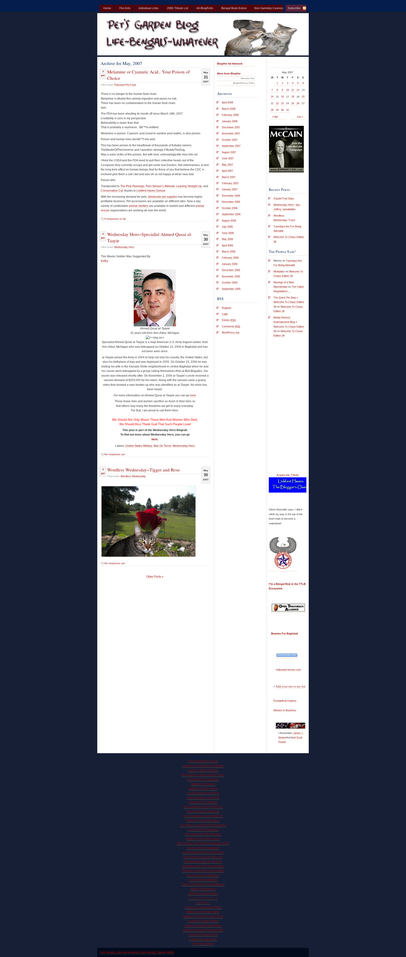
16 (282, 96)
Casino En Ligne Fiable (203, 893)
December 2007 (231, 127)
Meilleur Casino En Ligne (203, 820)
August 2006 (229, 220)
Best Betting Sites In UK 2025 (203, 861)
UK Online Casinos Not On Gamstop (203, 825)
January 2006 (230, 263)
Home (107, 8)
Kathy (104, 260)
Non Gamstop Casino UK (203, 797)
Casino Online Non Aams (203, 793)
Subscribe (294, 8)
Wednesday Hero (124, 247)
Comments (231, 326)
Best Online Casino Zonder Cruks (203, 775)
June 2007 (228, 158)
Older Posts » (155, 576)
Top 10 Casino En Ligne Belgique (203, 884)
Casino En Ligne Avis (203, 939)
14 (272, 96)
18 (292, 96)
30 (282, 109)
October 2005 (230, 282)
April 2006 (227, 245)
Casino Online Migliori (203, 880)
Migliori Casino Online (203, 788)
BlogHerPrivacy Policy (244, 83)
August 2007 (229, 152)
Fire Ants (124, 8)
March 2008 (228, 108)
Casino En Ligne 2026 (203, 934)
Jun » (300, 116)
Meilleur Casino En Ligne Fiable (203, 870)
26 (298, 103)
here (193, 395)
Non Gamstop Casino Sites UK (203, 807)
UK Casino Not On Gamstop (203, 834)
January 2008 (230, 121)
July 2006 (227, 226)
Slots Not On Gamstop (203, 802)
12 (298, 90)
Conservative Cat (112, 190)
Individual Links (149, 8)
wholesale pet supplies (162, 196)
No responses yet (114, 454)
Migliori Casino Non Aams (203, 839)
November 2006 (231, 201)
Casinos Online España (203, 770)
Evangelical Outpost (284, 700)
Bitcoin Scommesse (203, 889)
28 (272, 109)
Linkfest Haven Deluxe (151, 190)
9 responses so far (115, 218)
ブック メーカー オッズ (203, 898)
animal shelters (138, 206)
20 (303, 96)
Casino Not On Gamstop (203, 779)
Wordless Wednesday (133, 476)
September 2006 (231, 214)
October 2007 (230, 139)
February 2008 (230, 114)
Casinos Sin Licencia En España (203, 766)
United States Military (138, 446)
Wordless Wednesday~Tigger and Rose (143, 470)
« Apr (275, 116)
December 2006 (231, 195)
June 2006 (228, 233)
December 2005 (231, 270)
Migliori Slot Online (203, 784)
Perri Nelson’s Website (160, 186)
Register (226, 307)
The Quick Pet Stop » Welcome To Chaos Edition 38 (288, 302)
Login (225, 314)
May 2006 (227, 239)
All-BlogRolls (204, 8)
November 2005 (231, 276)
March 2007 (228, 177)
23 (282, 103)
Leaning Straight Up (189, 186)
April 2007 (227, 170)
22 (277, 103)
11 (292, 90)
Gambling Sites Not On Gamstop (203, 852)
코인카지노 (203, 902)
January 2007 (230, 189)
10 (287, 90)
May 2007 (227, 164)
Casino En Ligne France (203, 921)
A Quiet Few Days (283, 198)
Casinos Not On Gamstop (203, 848)
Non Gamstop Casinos (203, 761)
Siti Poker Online (203, 943)
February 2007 (230, 183)
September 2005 (231, 288)
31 (287, 109)
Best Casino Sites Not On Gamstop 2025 (203, 843)
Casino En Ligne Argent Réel (203, 907)
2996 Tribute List (177, 8)
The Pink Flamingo (132, 186)
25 (292, 103)
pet (103, 75)
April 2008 (227, 102)
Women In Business (284, 710)
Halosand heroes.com (288, 669)
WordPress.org (230, 332)
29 (277, 109)
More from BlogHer (229, 73)
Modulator (279, 271)
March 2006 (228, 251)
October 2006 (230, 208)
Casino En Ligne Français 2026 (203, 930)
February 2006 (230, 257)
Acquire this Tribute (288, 475)
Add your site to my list (290, 686)
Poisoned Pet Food (125, 84)
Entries (229, 320)
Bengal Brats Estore (234, 8)
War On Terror (162, 446)
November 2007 (231, 133)
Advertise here (248, 78)
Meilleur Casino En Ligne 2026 (203, 916)
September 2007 (231, 145)
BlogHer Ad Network (229, 63)
